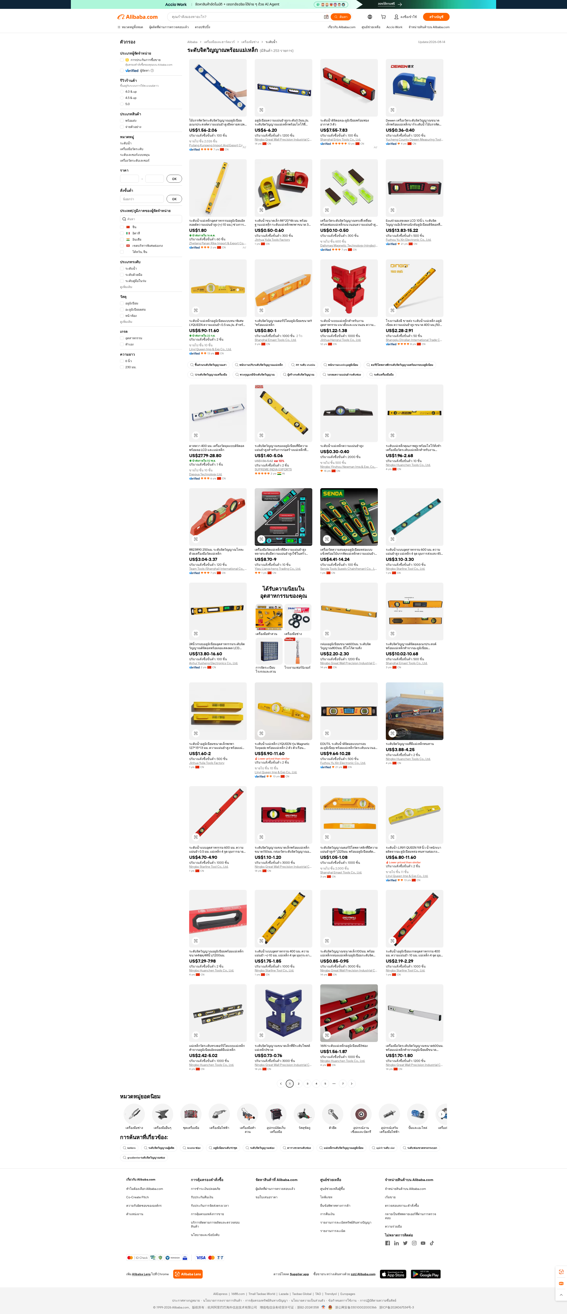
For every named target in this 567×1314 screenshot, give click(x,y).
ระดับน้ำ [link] (271, 42)
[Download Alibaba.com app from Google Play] (426, 1274)
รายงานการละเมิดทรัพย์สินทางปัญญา (345, 1222)
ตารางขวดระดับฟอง (299, 1148)
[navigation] (151, 563)
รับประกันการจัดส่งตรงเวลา (210, 1205)
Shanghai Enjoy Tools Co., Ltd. (340, 139)
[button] (326, 17)
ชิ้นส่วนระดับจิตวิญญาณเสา (211, 364)
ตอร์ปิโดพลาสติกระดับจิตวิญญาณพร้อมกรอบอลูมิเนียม (402, 364)
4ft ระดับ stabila (305, 364)
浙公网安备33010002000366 (356, 1307)
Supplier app (299, 1274)
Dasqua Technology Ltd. (205, 474)
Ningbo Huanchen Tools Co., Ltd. (408, 465)
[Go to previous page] (281, 1084)
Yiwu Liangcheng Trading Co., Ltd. (278, 568)
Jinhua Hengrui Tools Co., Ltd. (340, 340)
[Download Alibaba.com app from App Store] (393, 1274)
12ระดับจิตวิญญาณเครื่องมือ (211, 374)
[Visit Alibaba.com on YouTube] (423, 1243)
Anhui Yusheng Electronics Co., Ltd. (213, 663)
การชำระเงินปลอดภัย (205, 1189)
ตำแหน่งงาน (134, 1214)
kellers (131, 1148)
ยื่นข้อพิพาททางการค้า (335, 1205)
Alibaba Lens (141, 1274)
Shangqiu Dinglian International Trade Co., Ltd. (414, 340)
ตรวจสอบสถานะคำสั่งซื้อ (402, 1205)
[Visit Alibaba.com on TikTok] (432, 1243)
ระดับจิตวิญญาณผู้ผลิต (161, 1148)
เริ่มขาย (390, 1197)
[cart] (384, 17)
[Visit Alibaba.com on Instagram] (414, 1243)
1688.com (238, 1294)
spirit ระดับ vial (385, 1148)
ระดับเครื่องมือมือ (384, 374)
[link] (561, 1272)
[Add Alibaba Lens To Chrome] (188, 1274)
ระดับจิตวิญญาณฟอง (262, 1148)
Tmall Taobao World (262, 1294)
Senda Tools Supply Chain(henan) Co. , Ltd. (349, 568)
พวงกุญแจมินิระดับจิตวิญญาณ (257, 374)
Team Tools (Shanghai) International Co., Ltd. (218, 568)
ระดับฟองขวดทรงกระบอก (422, 1148)
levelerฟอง (193, 1148)
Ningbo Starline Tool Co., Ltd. (405, 568)
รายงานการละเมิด (332, 1231)
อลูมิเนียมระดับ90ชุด (225, 1148)
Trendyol (331, 1294)
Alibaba (192, 42)
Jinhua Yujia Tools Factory (272, 239)
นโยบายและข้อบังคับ (205, 1235)
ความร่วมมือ (393, 1226)
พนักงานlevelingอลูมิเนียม (343, 364)
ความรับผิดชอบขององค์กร (144, 1205)
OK (174, 179)
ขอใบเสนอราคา (267, 1197)
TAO (318, 1294)
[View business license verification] (323, 1307)
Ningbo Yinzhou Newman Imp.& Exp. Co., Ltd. (349, 466)
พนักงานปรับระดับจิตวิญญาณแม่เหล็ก (261, 364)
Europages (347, 1294)
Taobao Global (301, 1294)
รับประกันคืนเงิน (202, 1197)
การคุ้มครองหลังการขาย (207, 1214)
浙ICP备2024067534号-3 (396, 1307)
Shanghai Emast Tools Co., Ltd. (275, 340)
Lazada (283, 1294)
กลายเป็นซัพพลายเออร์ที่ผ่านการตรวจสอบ (410, 1216)
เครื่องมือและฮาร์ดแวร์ (219, 42)
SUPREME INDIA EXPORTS (273, 469)
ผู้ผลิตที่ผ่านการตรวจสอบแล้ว (275, 1189)
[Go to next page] (352, 1084)
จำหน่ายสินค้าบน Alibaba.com (405, 1189)
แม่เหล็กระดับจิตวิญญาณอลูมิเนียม (343, 1148)
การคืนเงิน (327, 1214)
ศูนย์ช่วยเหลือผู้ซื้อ (332, 1189)
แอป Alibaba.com (363, 1274)
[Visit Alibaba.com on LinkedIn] (396, 1243)
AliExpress (220, 1294)
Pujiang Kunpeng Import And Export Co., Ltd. (218, 145)
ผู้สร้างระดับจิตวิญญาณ (300, 374)
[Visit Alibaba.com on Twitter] (405, 1243)
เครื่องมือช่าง (250, 42)
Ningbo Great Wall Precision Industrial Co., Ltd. (283, 139)
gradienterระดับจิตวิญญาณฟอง (146, 1157)
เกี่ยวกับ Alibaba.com (140, 1179)
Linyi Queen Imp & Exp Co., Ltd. (210, 349)
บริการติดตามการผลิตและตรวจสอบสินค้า (215, 1224)
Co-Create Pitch (137, 1197)
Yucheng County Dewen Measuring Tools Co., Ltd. (414, 139)
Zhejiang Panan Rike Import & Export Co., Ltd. (218, 243)
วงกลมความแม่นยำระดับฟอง (344, 374)
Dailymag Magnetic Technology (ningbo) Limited (349, 245)
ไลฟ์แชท (326, 1197)
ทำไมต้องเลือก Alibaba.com (144, 1189)
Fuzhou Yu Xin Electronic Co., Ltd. (408, 239)
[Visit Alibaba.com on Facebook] (387, 1243)
